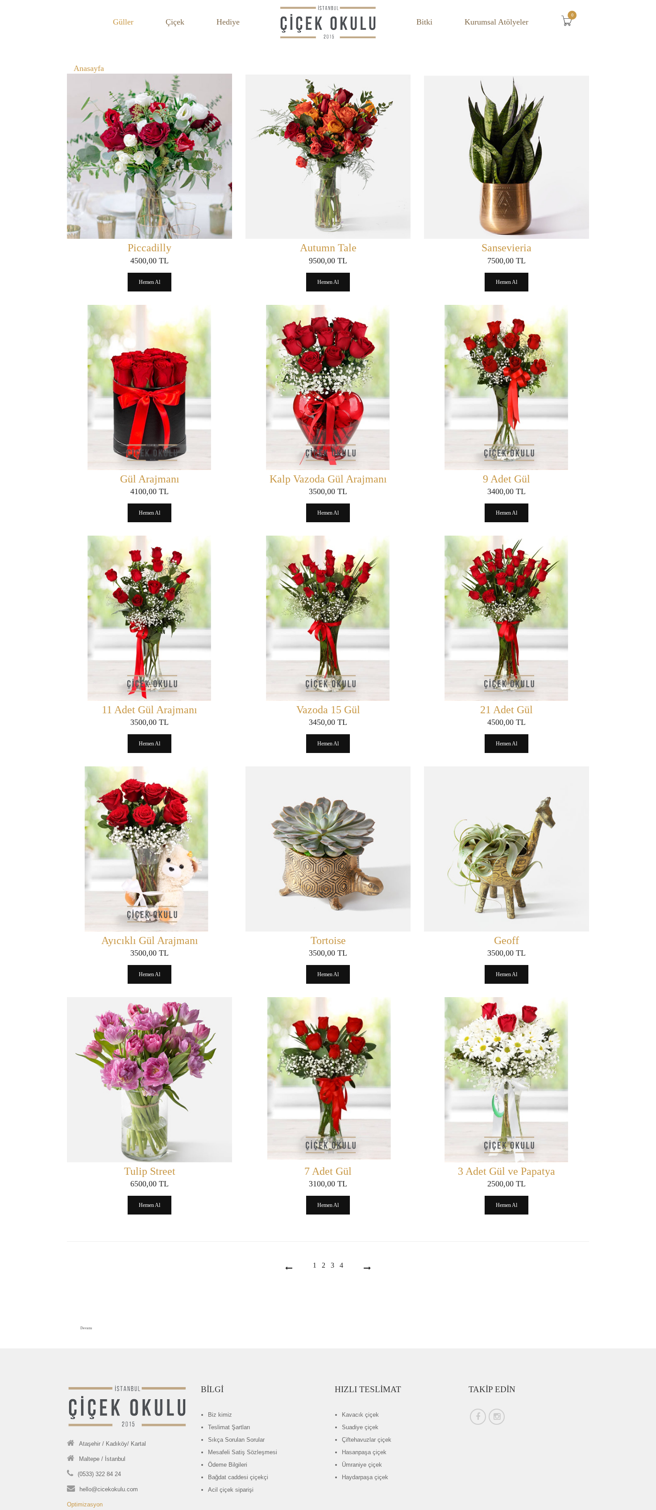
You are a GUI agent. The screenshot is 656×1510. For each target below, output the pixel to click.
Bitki (424, 21)
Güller (123, 21)
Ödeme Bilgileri (227, 1464)
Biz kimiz (220, 1414)
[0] (569, 23)
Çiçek (175, 21)
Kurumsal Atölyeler (496, 21)
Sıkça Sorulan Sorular (236, 1439)
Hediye (228, 21)
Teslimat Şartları (229, 1427)
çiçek (360, 1414)
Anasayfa (89, 68)
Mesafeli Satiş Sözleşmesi (242, 1452)
